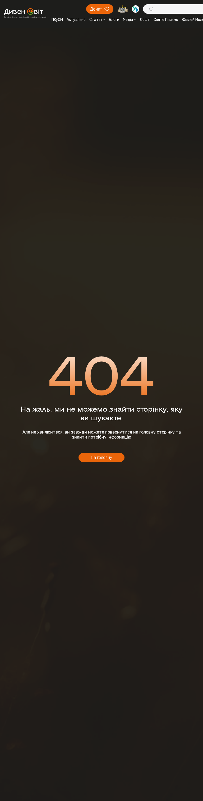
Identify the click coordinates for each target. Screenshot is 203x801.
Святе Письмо (166, 19)
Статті (95, 19)
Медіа (128, 19)
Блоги (114, 19)
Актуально (76, 19)
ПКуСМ (57, 19)
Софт (145, 19)
